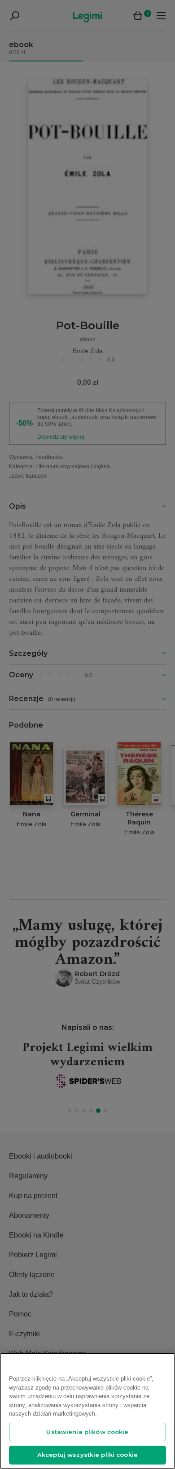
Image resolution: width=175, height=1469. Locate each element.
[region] (87, 1411)
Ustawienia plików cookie (87, 1431)
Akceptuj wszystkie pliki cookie (87, 1454)
